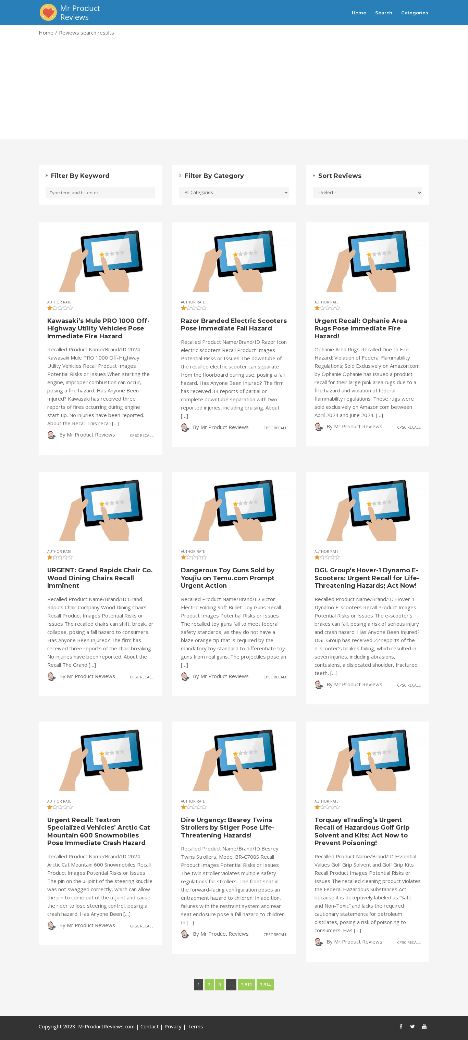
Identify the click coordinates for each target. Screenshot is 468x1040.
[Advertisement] (234, 91)
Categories (414, 12)
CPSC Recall (141, 435)
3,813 (246, 985)
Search (383, 12)
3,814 (265, 985)
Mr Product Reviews (91, 434)
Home (359, 12)
